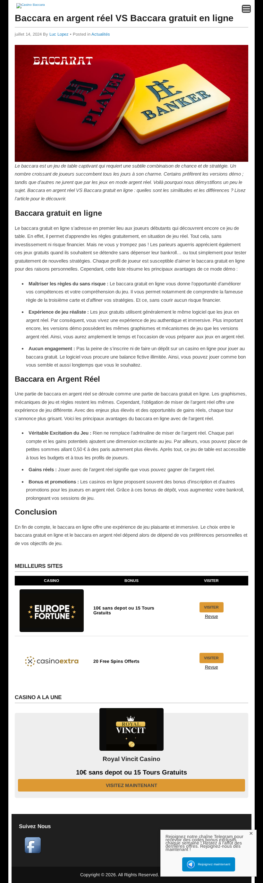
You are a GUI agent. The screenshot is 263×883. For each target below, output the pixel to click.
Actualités (100, 34)
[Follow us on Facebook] (32, 852)
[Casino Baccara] (30, 4)
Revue (211, 616)
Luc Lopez (59, 34)
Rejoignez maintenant (214, 864)
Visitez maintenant (131, 785)
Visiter (211, 607)
